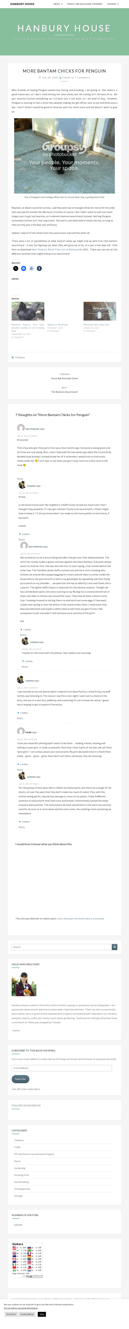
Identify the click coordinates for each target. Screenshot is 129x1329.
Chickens (111, 4)
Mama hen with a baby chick (96, 324)
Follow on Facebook (26, 1105)
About (56, 4)
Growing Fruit (21, 1175)
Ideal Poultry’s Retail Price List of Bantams (55, 249)
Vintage (18, 1195)
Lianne (66, 77)
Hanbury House (22, 4)
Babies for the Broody (58, 324)
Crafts (17, 1147)
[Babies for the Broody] (64, 311)
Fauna (17, 1161)
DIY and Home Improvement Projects (34, 1154)
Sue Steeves (32, 428)
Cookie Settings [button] (27, 1314)
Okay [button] (42, 1314)
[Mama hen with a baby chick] (100, 311)
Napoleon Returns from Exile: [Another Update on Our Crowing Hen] (28, 327)
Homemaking (21, 1181)
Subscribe (20, 1079)
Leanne (31, 485)
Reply (20, 478)
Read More (11, 1314)
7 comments (82, 77)
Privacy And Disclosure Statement (84, 4)
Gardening (19, 1168)
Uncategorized (22, 1188)
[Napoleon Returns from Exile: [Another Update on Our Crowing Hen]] (28, 311)
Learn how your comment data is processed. (80, 918)
